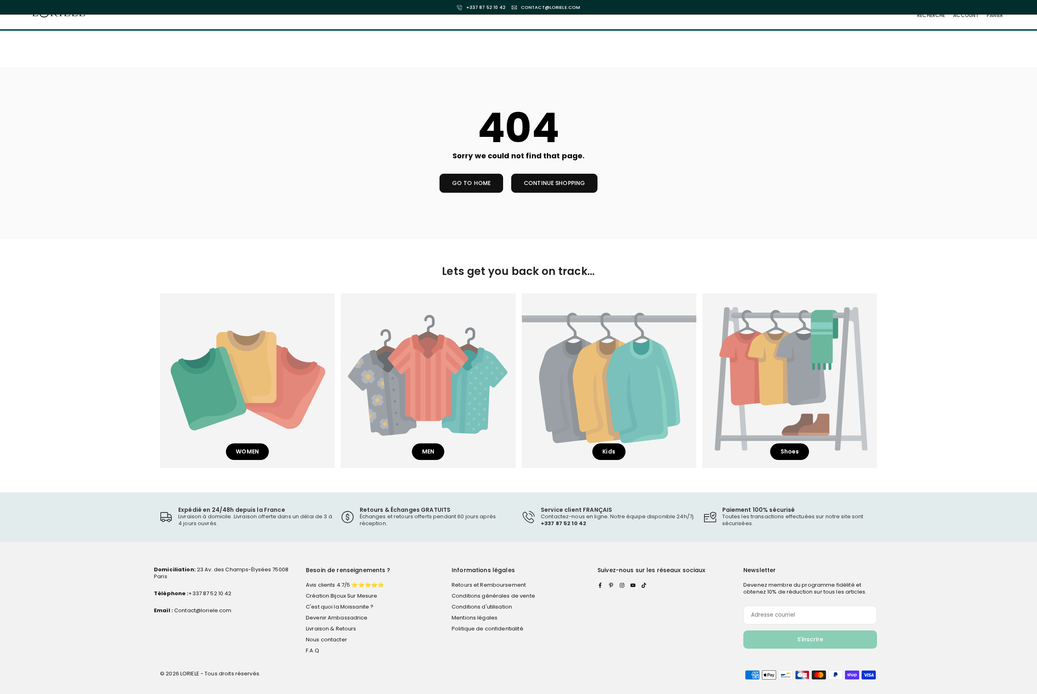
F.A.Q (312, 650)
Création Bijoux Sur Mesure (341, 596)
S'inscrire (810, 639)
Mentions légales (474, 618)
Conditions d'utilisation (482, 607)
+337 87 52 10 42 (486, 7)
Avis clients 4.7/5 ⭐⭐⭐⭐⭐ (345, 585)
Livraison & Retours (331, 628)
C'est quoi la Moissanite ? (339, 607)
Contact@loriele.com (202, 610)
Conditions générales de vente (493, 596)
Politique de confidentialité (487, 628)
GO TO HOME (471, 183)
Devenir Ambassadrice (337, 618)
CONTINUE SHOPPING (554, 183)
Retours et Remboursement (489, 585)
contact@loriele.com (550, 7)
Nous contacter (326, 639)
